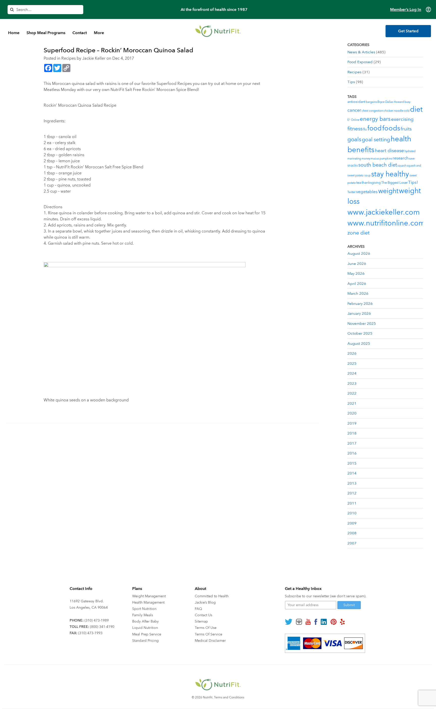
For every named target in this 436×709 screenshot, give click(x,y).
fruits (406, 129)
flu (365, 129)
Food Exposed (360, 61)
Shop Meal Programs (45, 33)
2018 (352, 433)
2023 (352, 383)
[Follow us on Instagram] (299, 622)
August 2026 (358, 253)
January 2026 (359, 313)
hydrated (410, 151)
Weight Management (149, 596)
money (366, 159)
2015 (352, 463)
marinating (354, 159)
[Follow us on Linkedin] (324, 622)
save (412, 159)
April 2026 (356, 283)
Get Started (408, 31)
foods (391, 128)
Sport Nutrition (144, 608)
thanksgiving (371, 182)
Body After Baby (145, 621)
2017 (352, 443)
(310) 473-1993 (90, 633)
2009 (352, 523)
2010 (352, 513)
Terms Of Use (205, 627)
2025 (352, 363)
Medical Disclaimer (210, 640)
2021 (352, 403)
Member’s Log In (405, 9)
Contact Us (203, 615)
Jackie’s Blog (205, 602)
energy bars (375, 119)
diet (416, 109)
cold (407, 111)
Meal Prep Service (146, 634)
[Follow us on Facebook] (315, 622)
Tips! (413, 182)
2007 (352, 543)
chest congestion (372, 111)
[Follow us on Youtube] (308, 622)
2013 (352, 483)
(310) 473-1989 (97, 620)
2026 (352, 353)
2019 (352, 423)
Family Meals (142, 615)
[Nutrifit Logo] (218, 31)
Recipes (68, 58)
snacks (352, 165)
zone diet (358, 233)
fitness (355, 128)
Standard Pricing (145, 640)
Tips (351, 81)
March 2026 (357, 293)
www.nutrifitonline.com (386, 223)
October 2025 (359, 333)
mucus (375, 159)
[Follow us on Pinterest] (333, 622)
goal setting (376, 139)
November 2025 (361, 323)
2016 (352, 453)
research (400, 158)
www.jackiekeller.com (383, 212)
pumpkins (385, 159)
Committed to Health (212, 596)
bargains (371, 102)
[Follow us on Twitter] (288, 622)
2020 (352, 413)
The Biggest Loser (394, 182)
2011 (352, 503)
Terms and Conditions (229, 697)
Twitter (351, 192)
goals (354, 139)
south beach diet (377, 165)
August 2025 (358, 343)
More (99, 33)
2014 (352, 473)
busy (407, 102)
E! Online (353, 120)
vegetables (367, 192)
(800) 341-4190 (102, 626)
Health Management (148, 602)
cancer (354, 110)
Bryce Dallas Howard (390, 102)
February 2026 (360, 303)
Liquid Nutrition (145, 627)
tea (358, 182)
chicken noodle (393, 111)
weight (388, 191)
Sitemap (201, 621)
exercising (402, 119)
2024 (352, 373)
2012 (352, 493)
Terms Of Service (208, 634)
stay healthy (390, 174)
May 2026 (356, 273)
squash (401, 166)
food (374, 128)
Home (13, 33)
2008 (352, 533)
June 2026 (356, 263)
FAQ (198, 608)
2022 (352, 393)
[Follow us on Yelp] (342, 622)
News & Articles (361, 52)
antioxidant (356, 101)
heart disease (389, 150)
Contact (79, 33)
